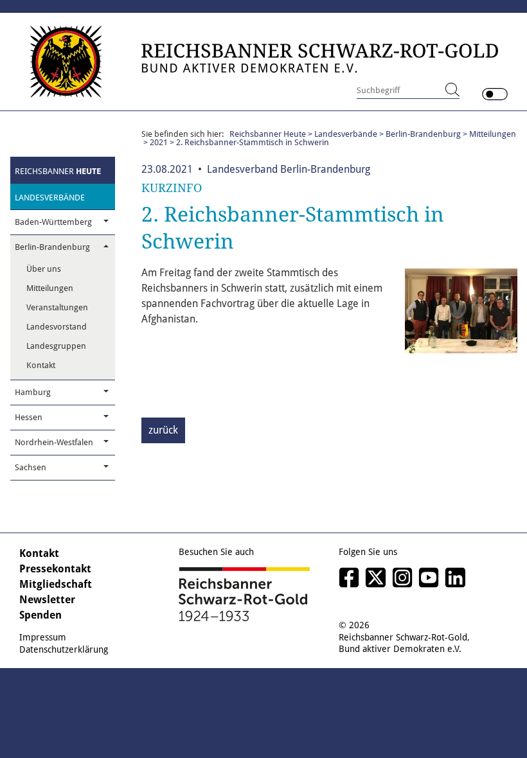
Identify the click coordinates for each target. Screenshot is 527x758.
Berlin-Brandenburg (52, 247)
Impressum (42, 637)
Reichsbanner (58, 171)
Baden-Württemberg (53, 222)
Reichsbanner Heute (267, 134)
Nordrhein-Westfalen (54, 442)
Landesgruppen (56, 346)
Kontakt (40, 365)
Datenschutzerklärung (63, 649)
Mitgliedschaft (55, 584)
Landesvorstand (56, 326)
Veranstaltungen (57, 307)
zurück (163, 430)
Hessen (28, 417)
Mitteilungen (49, 288)
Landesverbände (50, 197)
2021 (159, 142)
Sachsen (30, 467)
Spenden (40, 615)
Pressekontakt (55, 569)
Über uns (43, 269)
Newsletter (47, 600)
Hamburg (33, 392)
